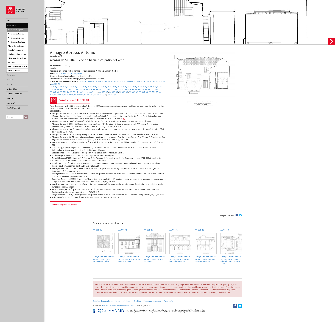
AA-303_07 (141, 81)
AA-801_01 (64, 87)
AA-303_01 (83, 81)
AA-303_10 (55, 84)
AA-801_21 (149, 89)
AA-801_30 (123, 92)
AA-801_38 (91, 94)
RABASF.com (12, 108)
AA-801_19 (129, 89)
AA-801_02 (74, 87)
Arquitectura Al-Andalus (16, 34)
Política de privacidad (152, 301)
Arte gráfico (12, 89)
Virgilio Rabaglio (14, 70)
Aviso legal (168, 301)
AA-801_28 (103, 92)
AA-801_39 (101, 94)
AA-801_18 (119, 89)
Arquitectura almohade (16, 42)
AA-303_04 (112, 81)
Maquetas (11, 62)
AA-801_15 (90, 89)
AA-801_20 (139, 89)
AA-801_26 (84, 92)
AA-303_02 (92, 81)
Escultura (11, 75)
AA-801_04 (94, 87)
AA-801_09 (144, 87)
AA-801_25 (74, 92)
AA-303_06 (131, 81)
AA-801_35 (61, 94)
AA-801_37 (81, 94)
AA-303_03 (102, 81)
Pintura (10, 80)
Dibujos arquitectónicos (17, 54)
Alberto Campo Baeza (16, 46)
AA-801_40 (112, 94)
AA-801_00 (54, 87)
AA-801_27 (94, 92)
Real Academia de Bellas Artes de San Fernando (119, 306)
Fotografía (11, 103)
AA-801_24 (64, 92)
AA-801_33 (153, 92)
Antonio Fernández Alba (16, 50)
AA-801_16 (100, 89)
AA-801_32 (143, 92)
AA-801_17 (109, 89)
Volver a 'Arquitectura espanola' (65, 205)
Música (10, 98)
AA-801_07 (124, 87)
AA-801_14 (80, 89)
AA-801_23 (54, 92)
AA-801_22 (159, 89)
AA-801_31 (133, 92)
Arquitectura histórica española (69, 73)
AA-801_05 (104, 87)
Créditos (137, 301)
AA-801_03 (84, 87)
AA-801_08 (134, 87)
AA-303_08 (151, 81)
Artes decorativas (14, 94)
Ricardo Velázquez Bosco (17, 66)
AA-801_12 (61, 89)
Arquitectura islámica (16, 38)
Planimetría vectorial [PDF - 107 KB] (73, 100)
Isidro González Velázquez (17, 58)
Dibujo (9, 84)
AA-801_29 (113, 92)
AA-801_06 (114, 87)
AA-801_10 (154, 87)
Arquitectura (12, 25)
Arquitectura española (16, 30)
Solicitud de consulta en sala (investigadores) (112, 301)
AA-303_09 (160, 81)
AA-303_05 (121, 81)
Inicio (9, 21)
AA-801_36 (71, 94)
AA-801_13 (70, 89)
